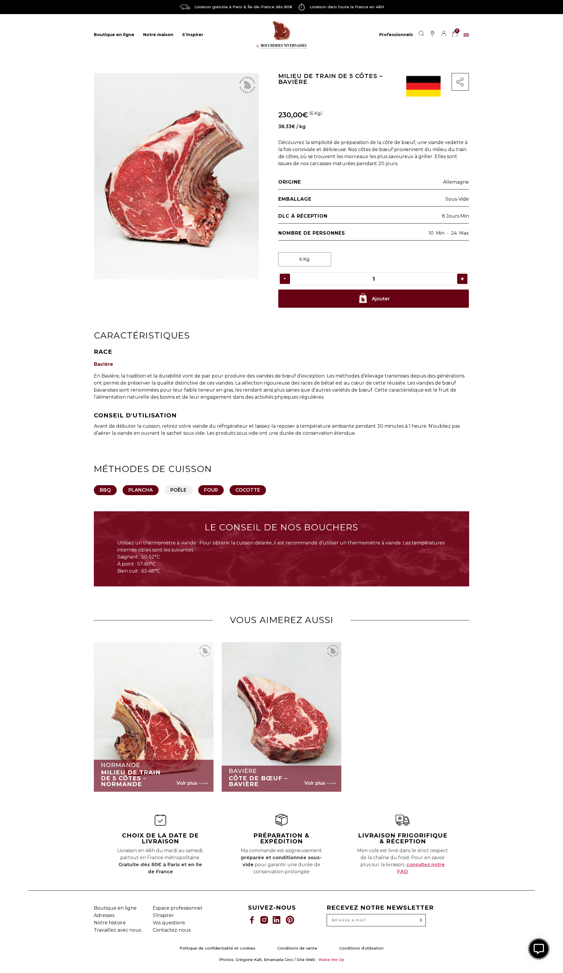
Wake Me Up (331, 959)
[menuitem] (466, 34)
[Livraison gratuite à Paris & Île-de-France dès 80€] (184, 7)
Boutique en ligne (114, 34)
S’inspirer (192, 34)
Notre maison (158, 34)
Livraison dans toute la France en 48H (347, 6)
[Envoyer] (421, 920)
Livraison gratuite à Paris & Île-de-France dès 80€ (243, 6)
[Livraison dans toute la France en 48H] (301, 7)
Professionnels (396, 34)
